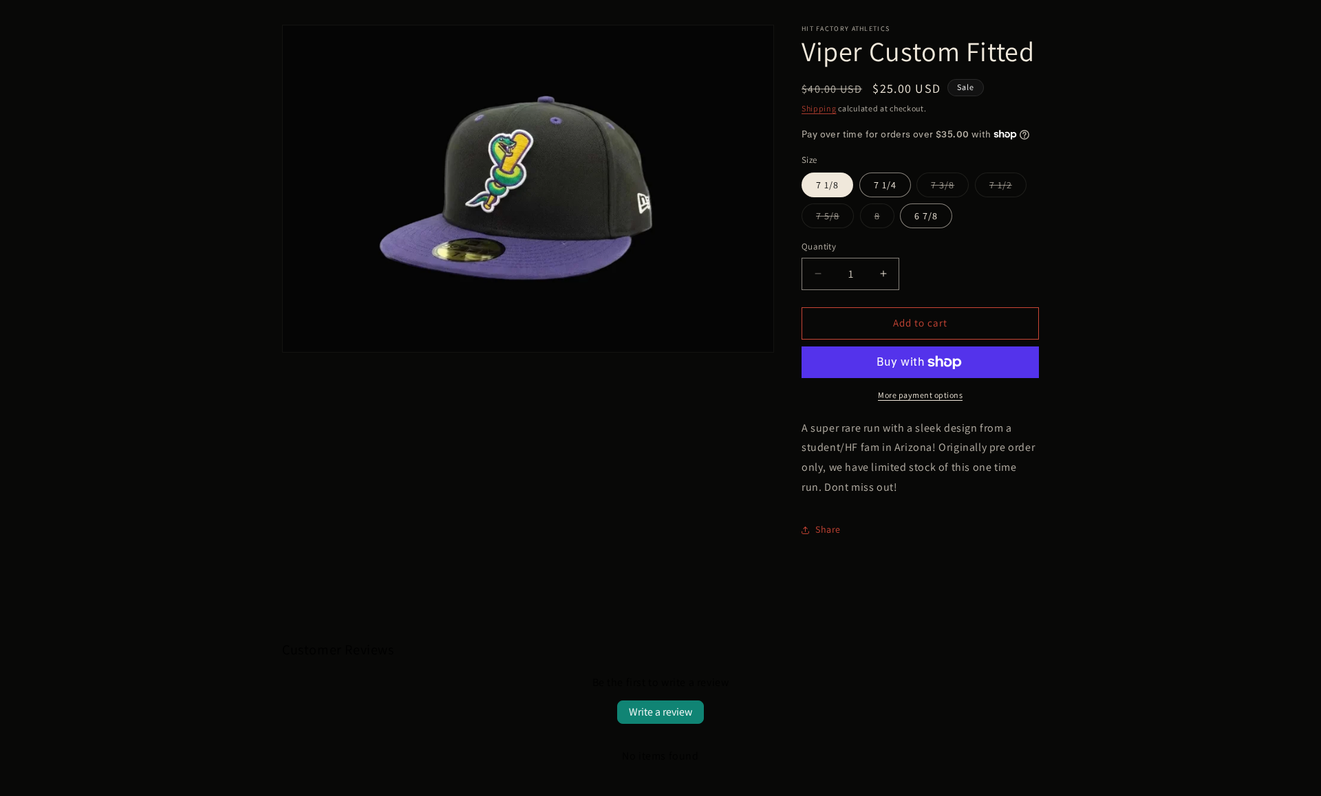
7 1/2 (1008, 187)
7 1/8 (827, 185)
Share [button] (828, 529)
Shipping (819, 108)
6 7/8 (926, 216)
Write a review (660, 712)
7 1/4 (885, 185)
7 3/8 (950, 187)
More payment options (920, 395)
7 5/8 (835, 218)
